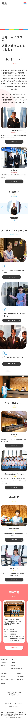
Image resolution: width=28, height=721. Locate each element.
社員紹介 (13, 665)
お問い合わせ (8, 703)
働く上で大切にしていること (8, 679)
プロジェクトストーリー (16, 668)
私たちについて (4, 659)
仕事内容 (13, 662)
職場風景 (3, 676)
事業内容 (3, 665)
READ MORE (11, 277)
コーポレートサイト (17, 703)
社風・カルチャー (5, 673)
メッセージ (3, 662)
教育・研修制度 (20, 676)
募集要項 (3, 683)
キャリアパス (20, 679)
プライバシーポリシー (14, 706)
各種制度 (19, 673)
